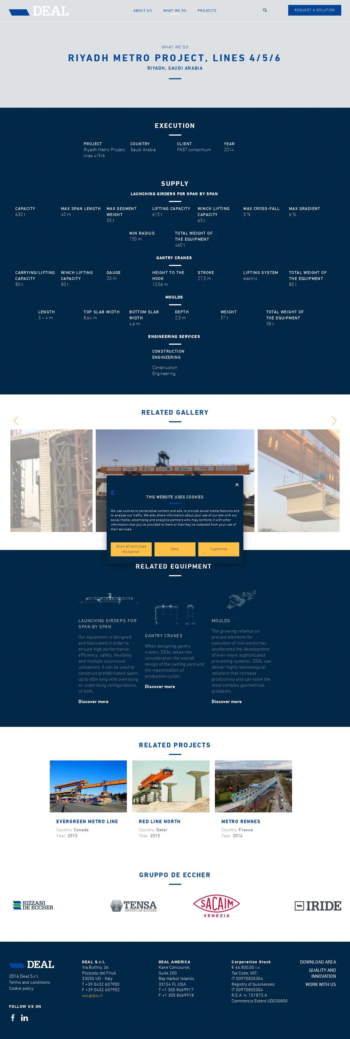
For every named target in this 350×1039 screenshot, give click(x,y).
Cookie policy (21, 989)
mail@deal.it (92, 996)
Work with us (320, 984)
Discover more (93, 702)
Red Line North (160, 822)
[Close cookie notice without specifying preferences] (237, 485)
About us (142, 11)
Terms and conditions (29, 983)
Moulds (221, 621)
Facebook (12, 1017)
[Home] (68, 11)
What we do (175, 11)
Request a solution (314, 10)
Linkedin (24, 1017)
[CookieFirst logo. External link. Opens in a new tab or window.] (113, 492)
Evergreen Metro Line (87, 822)
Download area (318, 962)
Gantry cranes (164, 636)
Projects (207, 11)
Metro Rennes (241, 822)
